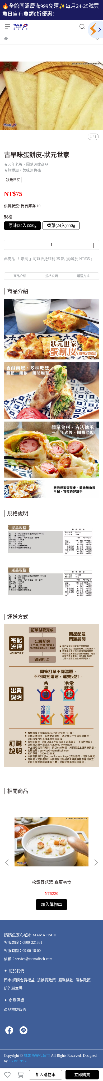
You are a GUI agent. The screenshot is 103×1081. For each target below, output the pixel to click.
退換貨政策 (46, 980)
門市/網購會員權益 (19, 980)
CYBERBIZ (18, 1061)
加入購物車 (45, 1075)
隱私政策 (83, 980)
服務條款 (65, 980)
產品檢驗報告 (15, 1010)
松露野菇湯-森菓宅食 (51, 882)
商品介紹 (19, 276)
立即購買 (82, 1075)
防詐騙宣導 (13, 988)
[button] (96, 862)
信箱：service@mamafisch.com (28, 959)
